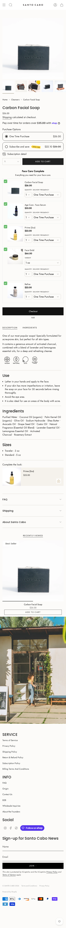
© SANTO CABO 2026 (10, 886)
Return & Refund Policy (12, 757)
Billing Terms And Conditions (15, 768)
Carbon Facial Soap (34, 182)
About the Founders (11, 811)
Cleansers (15, 99)
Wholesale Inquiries (11, 805)
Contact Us (7, 794)
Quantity (28, 190)
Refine (27, 284)
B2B (4, 800)
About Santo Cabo (14, 522)
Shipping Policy (9, 751)
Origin (5, 788)
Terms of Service (10, 740)
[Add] (58, 481)
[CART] (61, 4)
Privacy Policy (8, 745)
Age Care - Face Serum (35, 205)
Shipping (7, 117)
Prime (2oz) (30, 227)
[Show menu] (4, 4)
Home (5, 99)
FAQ (4, 499)
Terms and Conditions (29, 886)
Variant (28, 258)
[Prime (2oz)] (11, 477)
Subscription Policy (11, 763)
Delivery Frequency (41, 190)
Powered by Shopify (9, 891)
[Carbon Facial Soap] (33, 570)
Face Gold (29, 250)
